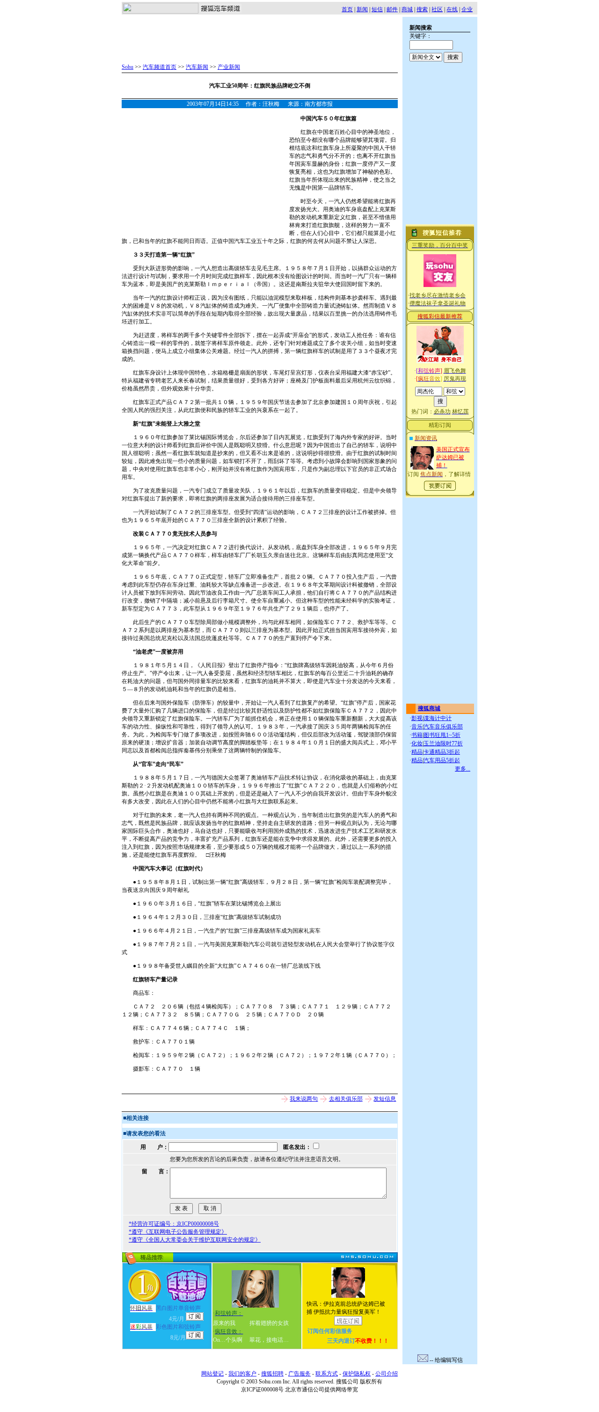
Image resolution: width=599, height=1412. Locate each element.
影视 (417, 718)
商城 (407, 9)
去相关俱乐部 (346, 1099)
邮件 (392, 9)
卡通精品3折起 (442, 752)
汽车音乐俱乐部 (443, 726)
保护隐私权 (357, 1373)
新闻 (362, 9)
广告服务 (299, 1373)
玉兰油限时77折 (443, 743)
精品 (417, 752)
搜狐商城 (429, 708)
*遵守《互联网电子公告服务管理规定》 (178, 1231)
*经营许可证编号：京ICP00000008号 (174, 1224)
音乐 (417, 726)
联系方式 (326, 1373)
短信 (377, 9)
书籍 (417, 735)
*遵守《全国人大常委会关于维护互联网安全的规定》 (195, 1239)
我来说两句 (304, 1099)
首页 (347, 9)
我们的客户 (242, 1373)
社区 (437, 9)
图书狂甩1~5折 (442, 735)
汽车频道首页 (159, 67)
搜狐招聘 (272, 1373)
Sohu (127, 67)
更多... (462, 768)
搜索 (422, 9)
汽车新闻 (197, 67)
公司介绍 (386, 1373)
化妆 (417, 743)
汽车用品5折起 (442, 760)
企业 (467, 9)
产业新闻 (229, 67)
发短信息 (384, 1099)
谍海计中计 (438, 718)
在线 (452, 9)
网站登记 (212, 1373)
